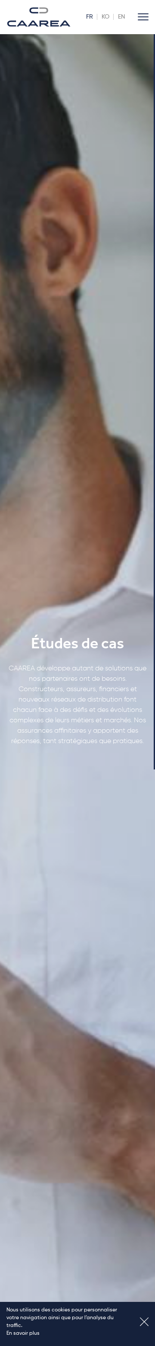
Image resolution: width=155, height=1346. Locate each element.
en (121, 17)
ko (105, 17)
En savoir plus (23, 1333)
